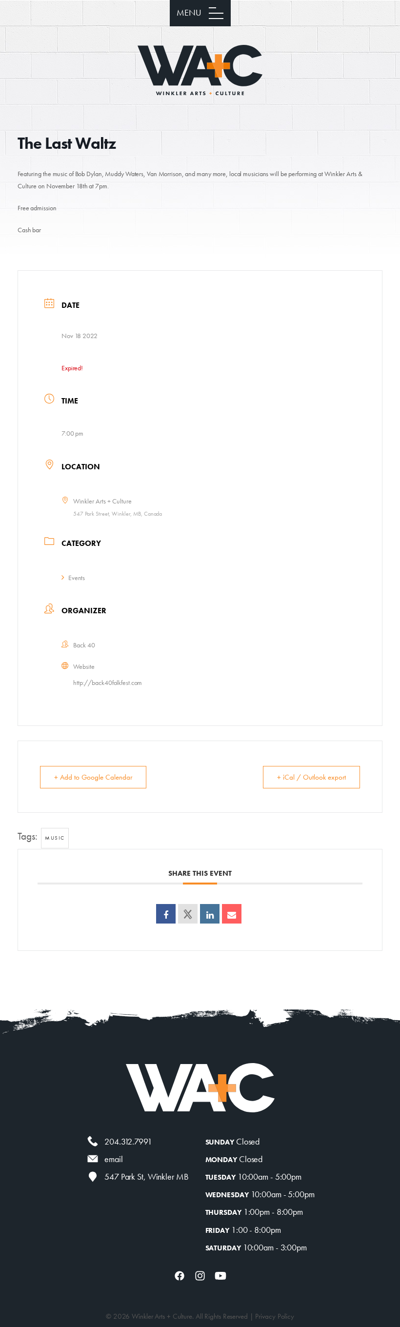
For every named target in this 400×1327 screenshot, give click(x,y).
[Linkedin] (210, 914)
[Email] (231, 914)
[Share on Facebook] (166, 914)
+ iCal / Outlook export (311, 777)
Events (76, 577)
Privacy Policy (274, 1316)
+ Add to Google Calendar (93, 777)
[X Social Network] (188, 914)
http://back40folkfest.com (107, 682)
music (55, 837)
